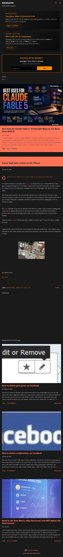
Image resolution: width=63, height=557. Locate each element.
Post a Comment (12, 148)
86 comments (11, 471)
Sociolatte (7, 3)
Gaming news (11, 287)
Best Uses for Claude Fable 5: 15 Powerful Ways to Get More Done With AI (31, 130)
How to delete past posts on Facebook (20, 385)
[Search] (56, 3)
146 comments (11, 403)
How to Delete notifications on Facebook (22, 453)
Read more (57, 403)
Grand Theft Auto (22, 287)
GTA (29, 287)
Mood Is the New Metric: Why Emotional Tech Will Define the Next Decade (31, 522)
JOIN (44, 68)
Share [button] (4, 148)
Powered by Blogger (32, 550)
